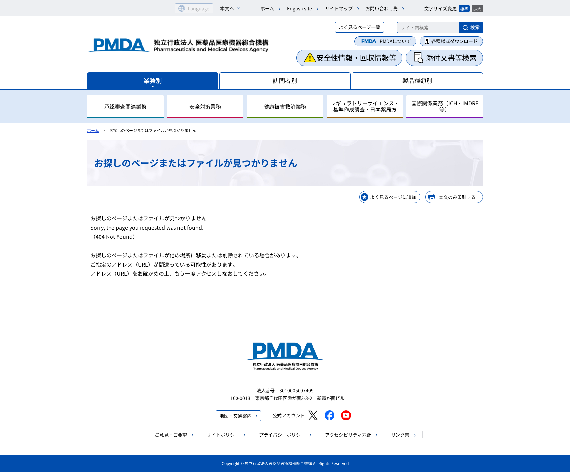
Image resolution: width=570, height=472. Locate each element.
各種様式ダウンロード (454, 41)
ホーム (267, 8)
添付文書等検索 (451, 57)
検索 (475, 27)
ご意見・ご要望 (171, 434)
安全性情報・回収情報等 (356, 57)
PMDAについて (395, 41)
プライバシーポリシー (282, 434)
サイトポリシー (223, 434)
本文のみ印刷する (457, 197)
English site (299, 8)
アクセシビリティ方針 (348, 434)
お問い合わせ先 (381, 8)
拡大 (477, 8)
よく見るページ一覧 (359, 27)
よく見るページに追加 (393, 197)
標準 (464, 8)
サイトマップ (339, 8)
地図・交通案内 (235, 415)
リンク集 (400, 434)
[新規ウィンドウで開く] (313, 415)
